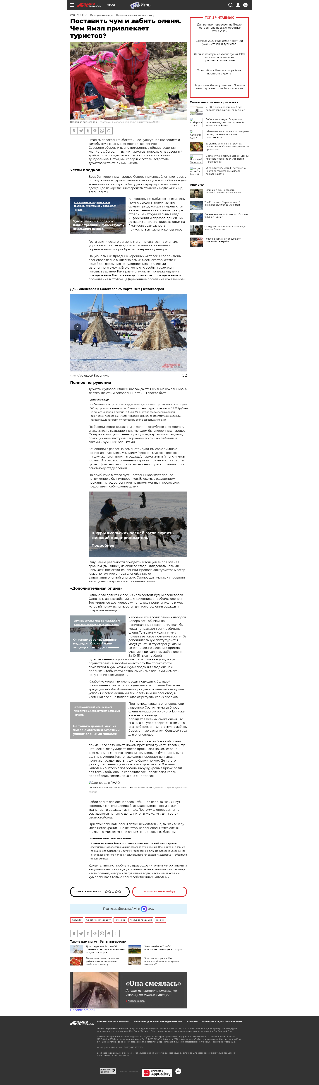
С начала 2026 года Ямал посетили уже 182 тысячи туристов (219, 42)
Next (179, 327)
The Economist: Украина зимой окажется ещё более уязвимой (222, 203)
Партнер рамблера (129, 1071)
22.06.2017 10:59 (78, 15)
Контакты (192, 1021)
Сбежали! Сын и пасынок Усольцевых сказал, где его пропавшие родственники (227, 134)
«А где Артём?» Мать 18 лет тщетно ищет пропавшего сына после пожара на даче (226, 171)
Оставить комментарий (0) (159, 891)
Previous (77, 327)
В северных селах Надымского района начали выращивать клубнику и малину (103, 961)
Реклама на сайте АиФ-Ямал (113, 1021)
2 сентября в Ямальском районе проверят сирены (219, 72)
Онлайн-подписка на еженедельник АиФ (158, 1021)
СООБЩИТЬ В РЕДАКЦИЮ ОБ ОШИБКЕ (222, 1021)
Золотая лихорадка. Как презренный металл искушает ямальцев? (161, 961)
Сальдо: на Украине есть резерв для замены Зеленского (225, 228)
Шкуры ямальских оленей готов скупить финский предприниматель (133, 535)
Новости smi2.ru (82, 1010)
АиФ (75, 375)
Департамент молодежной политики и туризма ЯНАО (129, 122)
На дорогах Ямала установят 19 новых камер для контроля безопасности (219, 87)
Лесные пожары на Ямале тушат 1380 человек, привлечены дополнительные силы (219, 57)
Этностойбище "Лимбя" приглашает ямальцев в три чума (163, 948)
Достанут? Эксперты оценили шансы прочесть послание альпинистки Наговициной (227, 158)
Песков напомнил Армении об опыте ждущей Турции (226, 215)
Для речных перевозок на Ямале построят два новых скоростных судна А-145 (219, 28)
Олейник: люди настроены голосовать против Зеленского (223, 191)
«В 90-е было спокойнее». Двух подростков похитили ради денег (225, 108)
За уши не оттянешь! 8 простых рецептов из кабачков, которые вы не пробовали (227, 146)
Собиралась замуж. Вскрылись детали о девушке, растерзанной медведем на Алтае (225, 122)
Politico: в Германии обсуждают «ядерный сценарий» (223, 240)
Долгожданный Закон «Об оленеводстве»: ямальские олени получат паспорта (105, 949)
